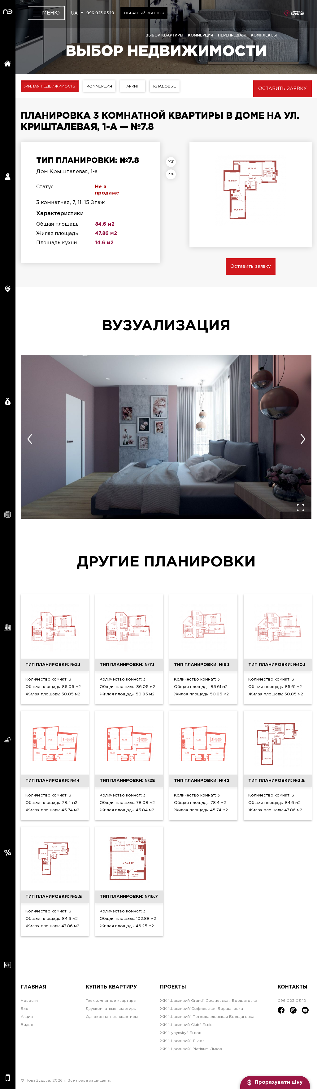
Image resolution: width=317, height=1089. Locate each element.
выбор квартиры (164, 35)
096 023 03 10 (100, 13)
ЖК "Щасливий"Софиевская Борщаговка (201, 1008)
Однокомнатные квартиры (112, 1017)
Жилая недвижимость (49, 86)
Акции (27, 1017)
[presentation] (29, 439)
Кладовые (164, 86)
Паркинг (133, 86)
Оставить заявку (282, 89)
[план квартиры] (172, 162)
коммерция (200, 35)
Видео (27, 1025)
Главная (33, 987)
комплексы (264, 35)
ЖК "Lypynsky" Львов (180, 1033)
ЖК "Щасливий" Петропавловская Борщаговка (207, 1017)
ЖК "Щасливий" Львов (182, 1041)
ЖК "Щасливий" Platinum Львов (191, 1049)
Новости (29, 1000)
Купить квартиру (111, 987)
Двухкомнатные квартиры (111, 1008)
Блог (25, 1008)
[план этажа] (172, 174)
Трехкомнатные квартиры (111, 1000)
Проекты (173, 987)
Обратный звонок (144, 13)
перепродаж (232, 35)
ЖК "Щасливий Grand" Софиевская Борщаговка (208, 1000)
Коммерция (99, 86)
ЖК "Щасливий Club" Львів (186, 1025)
